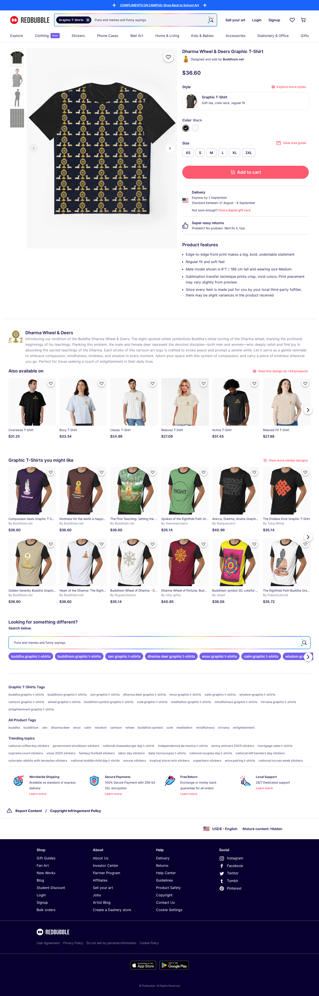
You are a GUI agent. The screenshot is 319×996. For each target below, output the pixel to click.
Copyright (164, 895)
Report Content (28, 811)
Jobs (97, 895)
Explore (16, 35)
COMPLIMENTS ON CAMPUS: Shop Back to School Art (159, 5)
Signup (42, 902)
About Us (100, 858)
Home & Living (167, 35)
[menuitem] (16, 36)
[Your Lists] (292, 20)
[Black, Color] (185, 128)
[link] (30, 656)
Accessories (235, 35)
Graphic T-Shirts (22, 687)
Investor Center (105, 865)
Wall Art (136, 35)
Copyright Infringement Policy (75, 811)
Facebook (235, 866)
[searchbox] (159, 643)
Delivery (162, 858)
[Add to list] (168, 57)
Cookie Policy (149, 943)
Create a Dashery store (112, 910)
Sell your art (103, 887)
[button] (159, 5)
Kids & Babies (202, 35)
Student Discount (51, 887)
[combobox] (135, 20)
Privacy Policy (73, 943)
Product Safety (168, 887)
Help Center (166, 873)
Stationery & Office (273, 35)
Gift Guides (46, 858)
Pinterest (234, 888)
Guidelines (164, 880)
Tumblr (232, 881)
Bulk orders (46, 910)
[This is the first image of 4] (33, 148)
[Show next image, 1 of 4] (170, 148)
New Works (46, 873)
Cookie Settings (169, 910)
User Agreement (48, 943)
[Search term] (210, 20)
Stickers (78, 35)
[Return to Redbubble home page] (29, 20)
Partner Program (106, 873)
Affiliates (100, 880)
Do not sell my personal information (111, 943)
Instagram (235, 858)
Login (41, 895)
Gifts (305, 35)
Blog (40, 880)
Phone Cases (107, 35)
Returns (162, 865)
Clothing (46, 35)
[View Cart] (303, 20)
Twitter (232, 873)
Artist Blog (101, 902)
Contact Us (165, 902)
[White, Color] (195, 128)
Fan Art (43, 865)
